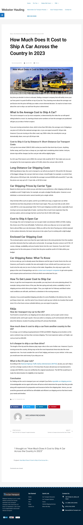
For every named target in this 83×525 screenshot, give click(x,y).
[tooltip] (2, 15)
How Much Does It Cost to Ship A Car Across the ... (34, 460)
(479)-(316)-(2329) (70, 506)
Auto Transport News (56, 9)
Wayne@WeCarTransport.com (73, 510)
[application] (38, 3)
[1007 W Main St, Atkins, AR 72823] (63, 497)
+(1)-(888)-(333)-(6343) (71, 502)
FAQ (56, 3)
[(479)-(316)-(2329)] (63, 506)
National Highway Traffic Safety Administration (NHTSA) (39, 364)
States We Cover (46, 3)
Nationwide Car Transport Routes (36, 9)
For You (35, 3)
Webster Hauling (13, 9)
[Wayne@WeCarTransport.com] (63, 510)
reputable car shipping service (61, 381)
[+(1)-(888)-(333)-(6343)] (63, 503)
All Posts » (28, 418)
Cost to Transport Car (18, 399)
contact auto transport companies (49, 270)
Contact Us (68, 9)
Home (29, 3)
